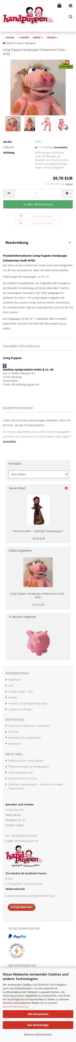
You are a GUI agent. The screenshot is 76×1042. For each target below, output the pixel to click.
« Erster (10, 37)
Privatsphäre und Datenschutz (25, 883)
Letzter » (52, 37)
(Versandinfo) (61, 147)
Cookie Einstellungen (20, 709)
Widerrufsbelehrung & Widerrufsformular (31, 896)
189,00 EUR (38, 538)
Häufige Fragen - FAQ (20, 691)
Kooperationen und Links (22, 778)
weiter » (38, 37)
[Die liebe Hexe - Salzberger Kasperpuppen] (38, 510)
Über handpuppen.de (20, 772)
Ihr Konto (13, 731)
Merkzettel (14, 743)
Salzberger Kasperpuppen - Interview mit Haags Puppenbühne (35, 786)
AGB (10, 685)
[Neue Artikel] (66, 488)
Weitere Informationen (38, 1034)
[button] (8, 193)
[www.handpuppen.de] (26, 16)
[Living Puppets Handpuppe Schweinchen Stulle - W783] (38, 87)
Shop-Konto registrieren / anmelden (29, 725)
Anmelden (9, 441)
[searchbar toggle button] (70, 16)
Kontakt (12, 697)
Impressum (14, 679)
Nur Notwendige (38, 1025)
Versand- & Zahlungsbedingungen (27, 703)
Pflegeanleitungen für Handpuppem (28, 766)
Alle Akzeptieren (38, 1014)
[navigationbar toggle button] (70, 5)
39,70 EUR (38, 605)
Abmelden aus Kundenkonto (24, 737)
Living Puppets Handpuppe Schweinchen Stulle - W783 (38, 595)
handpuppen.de (15, 809)
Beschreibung (17, 242)
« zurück (23, 37)
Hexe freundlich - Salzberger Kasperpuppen (38, 531)
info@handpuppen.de (26, 841)
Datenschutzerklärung (15, 1006)
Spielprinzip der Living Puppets (25, 760)
